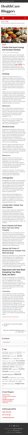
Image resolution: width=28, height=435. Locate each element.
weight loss (19, 383)
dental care (19, 353)
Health (4, 44)
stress (17, 381)
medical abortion (8, 374)
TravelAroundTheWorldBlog (9, 396)
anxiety (24, 352)
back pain (11, 353)
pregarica (7, 381)
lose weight (17, 371)
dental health (13, 356)
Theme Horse (16, 430)
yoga (3, 385)
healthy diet (7, 369)
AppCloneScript (6, 394)
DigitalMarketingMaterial (8, 399)
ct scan (15, 353)
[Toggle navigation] (3, 18)
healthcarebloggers (14, 52)
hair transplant (20, 361)
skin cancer (12, 381)
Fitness (3, 360)
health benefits (11, 363)
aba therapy (5, 352)
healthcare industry (8, 367)
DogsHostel (5, 402)
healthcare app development (17, 364)
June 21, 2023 (5, 52)
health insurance (18, 366)
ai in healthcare (18, 352)
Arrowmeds (5, 353)
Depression (16, 358)
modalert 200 (12, 377)
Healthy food (15, 369)
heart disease (12, 371)
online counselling (20, 377)
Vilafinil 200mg (11, 383)
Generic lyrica (8, 360)
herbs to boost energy (13, 316)
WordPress (19, 432)
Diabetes (21, 358)
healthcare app (5, 364)
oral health (4, 379)
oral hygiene (10, 379)
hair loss (13, 360)
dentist (11, 358)
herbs (6, 316)
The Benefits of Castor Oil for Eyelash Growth (13, 324)
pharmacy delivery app (17, 379)
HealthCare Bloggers (18, 428)
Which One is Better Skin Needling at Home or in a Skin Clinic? (13, 331)
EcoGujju (4, 398)
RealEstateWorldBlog (7, 401)
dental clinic (6, 356)
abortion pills (11, 352)
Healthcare (21, 363)
